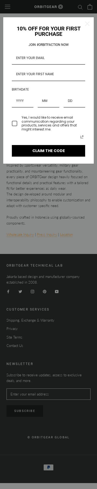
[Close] (87, 23)
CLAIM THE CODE (48, 150)
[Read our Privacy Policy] (82, 137)
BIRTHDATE (20, 89)
